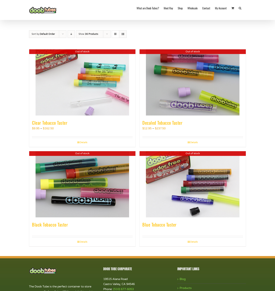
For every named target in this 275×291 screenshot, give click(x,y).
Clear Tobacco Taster (49, 122)
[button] (240, 8)
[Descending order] (71, 34)
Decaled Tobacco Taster (162, 122)
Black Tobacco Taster (50, 224)
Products (186, 288)
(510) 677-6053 (123, 289)
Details (83, 142)
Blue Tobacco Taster (159, 224)
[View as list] (122, 34)
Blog (183, 279)
